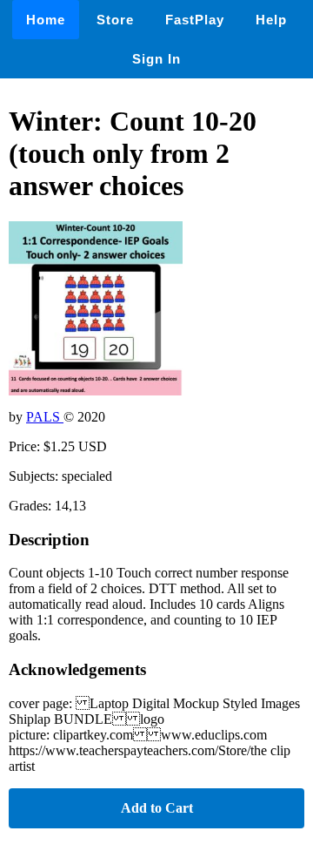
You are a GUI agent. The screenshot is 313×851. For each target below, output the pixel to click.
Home (45, 19)
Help (271, 19)
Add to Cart (157, 807)
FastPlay (194, 19)
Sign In (156, 58)
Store (115, 19)
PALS (44, 416)
